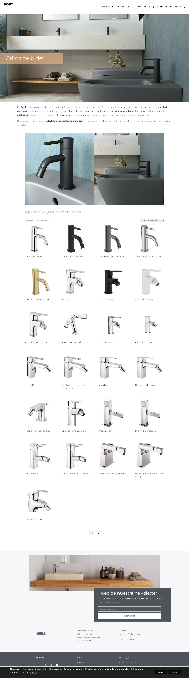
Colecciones (125, 7)
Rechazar (174, 672)
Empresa (141, 7)
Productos (107, 7)
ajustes (33, 672)
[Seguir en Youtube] (57, 665)
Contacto (162, 7)
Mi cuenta (175, 7)
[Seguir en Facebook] (51, 665)
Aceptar (161, 672)
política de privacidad (134, 598)
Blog (151, 7)
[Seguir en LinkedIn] (38, 665)
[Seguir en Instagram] (44, 665)
